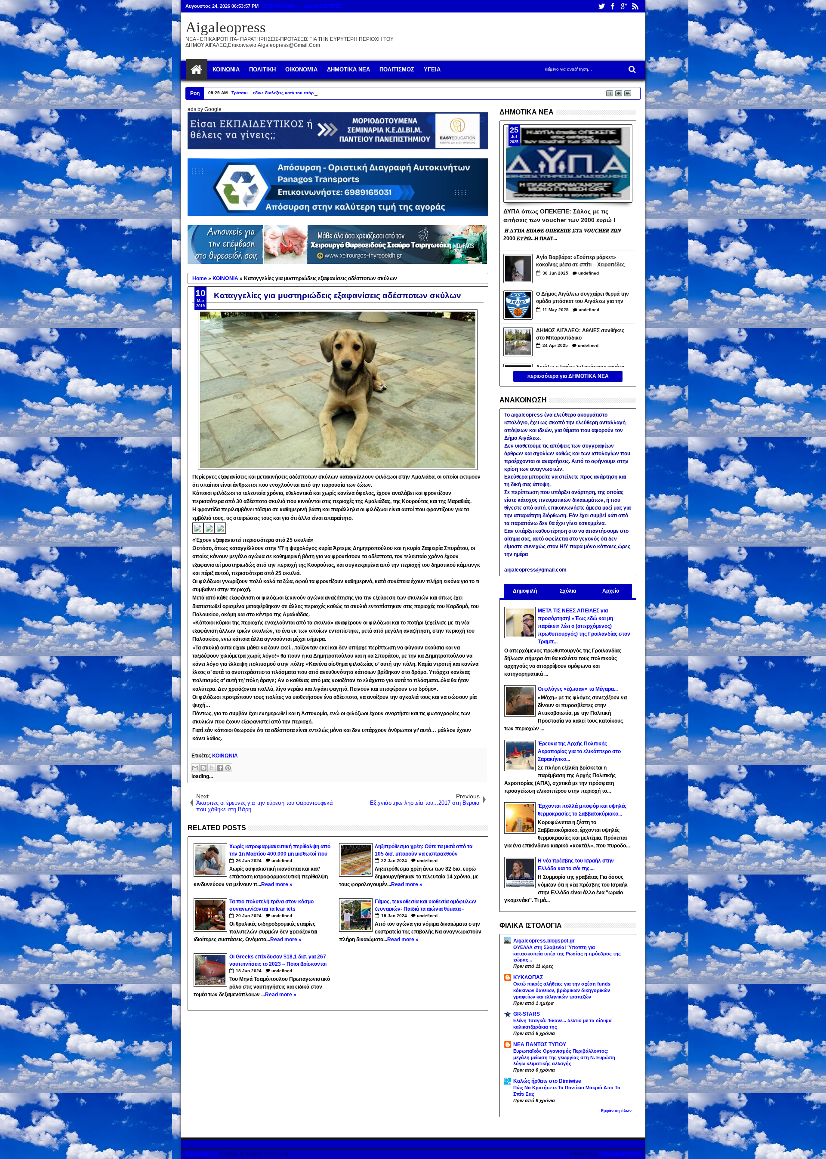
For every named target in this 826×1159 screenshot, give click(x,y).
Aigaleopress (225, 27)
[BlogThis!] (203, 767)
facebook (612, 6)
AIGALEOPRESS (620, 1154)
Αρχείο (610, 591)
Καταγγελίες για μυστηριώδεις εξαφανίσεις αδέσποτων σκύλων (337, 295)
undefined (281, 860)
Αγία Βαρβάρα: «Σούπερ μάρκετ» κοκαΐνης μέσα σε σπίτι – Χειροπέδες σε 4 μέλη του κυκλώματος (580, 261)
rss (635, 6)
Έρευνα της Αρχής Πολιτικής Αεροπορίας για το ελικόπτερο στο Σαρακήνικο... (579, 751)
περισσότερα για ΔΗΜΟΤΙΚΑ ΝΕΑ (568, 376)
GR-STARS (526, 1014)
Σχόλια (568, 591)
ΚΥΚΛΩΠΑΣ (528, 977)
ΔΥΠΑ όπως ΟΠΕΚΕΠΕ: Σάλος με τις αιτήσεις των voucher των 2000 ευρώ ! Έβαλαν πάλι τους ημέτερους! (559, 215)
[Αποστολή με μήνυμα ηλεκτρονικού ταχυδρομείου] (195, 767)
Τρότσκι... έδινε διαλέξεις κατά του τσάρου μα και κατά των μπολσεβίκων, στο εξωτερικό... (324, 92)
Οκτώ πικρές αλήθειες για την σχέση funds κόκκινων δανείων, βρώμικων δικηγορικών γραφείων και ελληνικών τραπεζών (561, 990)
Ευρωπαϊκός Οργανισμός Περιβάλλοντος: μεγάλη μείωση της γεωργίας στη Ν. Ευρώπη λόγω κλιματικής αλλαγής (564, 1057)
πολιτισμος (396, 69)
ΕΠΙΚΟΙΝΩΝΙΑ (279, 6)
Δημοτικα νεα (348, 69)
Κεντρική (196, 69)
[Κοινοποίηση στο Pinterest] (228, 767)
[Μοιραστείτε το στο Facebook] (220, 767)
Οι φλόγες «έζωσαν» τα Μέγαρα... (578, 689)
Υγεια (432, 69)
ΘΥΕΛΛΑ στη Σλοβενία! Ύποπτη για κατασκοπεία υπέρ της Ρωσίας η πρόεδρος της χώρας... (567, 954)
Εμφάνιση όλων (616, 1111)
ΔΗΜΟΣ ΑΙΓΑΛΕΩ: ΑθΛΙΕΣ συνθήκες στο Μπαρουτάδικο (580, 334)
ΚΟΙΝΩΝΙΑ (225, 756)
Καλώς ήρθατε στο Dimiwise (547, 1081)
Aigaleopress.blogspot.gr (544, 941)
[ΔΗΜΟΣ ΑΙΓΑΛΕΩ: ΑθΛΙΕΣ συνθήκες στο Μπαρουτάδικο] (518, 341)
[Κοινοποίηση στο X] (211, 767)
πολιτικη (262, 69)
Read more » (277, 884)
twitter (601, 6)
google (623, 6)
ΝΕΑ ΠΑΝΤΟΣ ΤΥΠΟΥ (539, 1045)
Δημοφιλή (525, 591)
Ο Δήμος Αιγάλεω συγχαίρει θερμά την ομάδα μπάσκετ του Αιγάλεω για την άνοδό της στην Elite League (582, 298)
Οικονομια (301, 69)
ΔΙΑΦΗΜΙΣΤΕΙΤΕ (322, 6)
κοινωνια (226, 69)
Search (631, 69)
